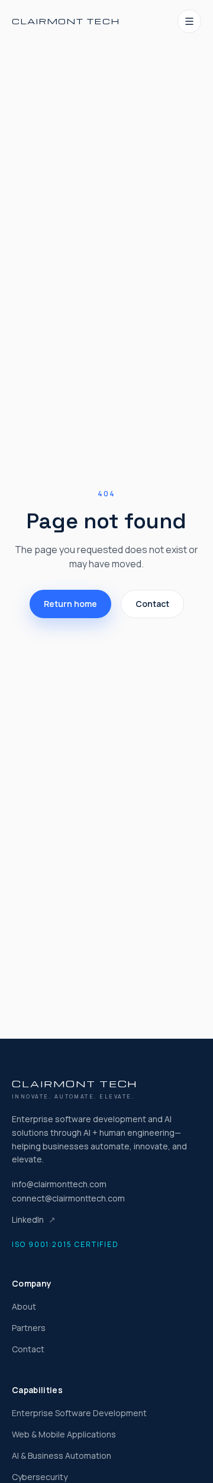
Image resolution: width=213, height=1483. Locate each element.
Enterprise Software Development (79, 1413)
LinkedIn (34, 1219)
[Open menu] (189, 21)
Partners (29, 1327)
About (24, 1306)
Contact (152, 603)
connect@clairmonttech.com (68, 1198)
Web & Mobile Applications (64, 1434)
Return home (70, 603)
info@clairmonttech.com (59, 1184)
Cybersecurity (39, 1476)
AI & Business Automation (61, 1455)
